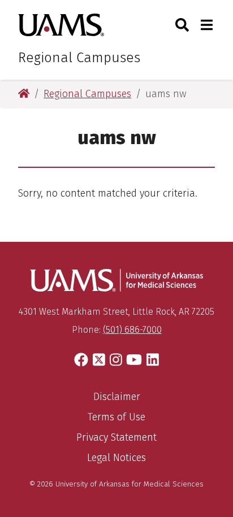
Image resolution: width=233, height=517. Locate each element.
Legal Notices (116, 457)
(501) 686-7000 (132, 329)
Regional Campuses (79, 58)
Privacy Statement (116, 437)
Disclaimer (116, 396)
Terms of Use (116, 417)
